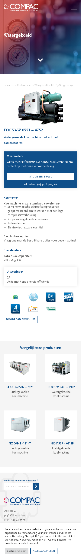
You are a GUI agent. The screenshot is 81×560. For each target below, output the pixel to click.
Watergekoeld (41, 85)
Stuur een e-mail (40, 176)
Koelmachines (24, 85)
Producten (9, 85)
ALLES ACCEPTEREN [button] (44, 551)
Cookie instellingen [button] (16, 551)
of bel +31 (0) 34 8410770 (40, 184)
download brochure (20, 319)
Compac (21, 7)
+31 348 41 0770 (16, 519)
